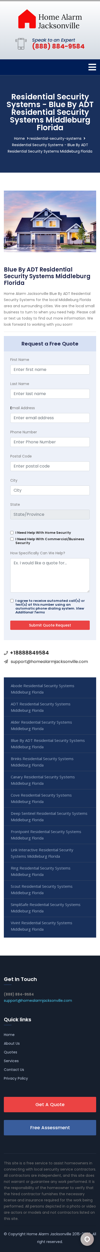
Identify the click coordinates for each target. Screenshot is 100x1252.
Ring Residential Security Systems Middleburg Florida (41, 871)
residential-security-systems (55, 138)
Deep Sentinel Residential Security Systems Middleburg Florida (49, 816)
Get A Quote (50, 1104)
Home (19, 138)
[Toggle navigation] (92, 67)
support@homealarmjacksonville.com (49, 662)
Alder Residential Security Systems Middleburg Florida (41, 725)
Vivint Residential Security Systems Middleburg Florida (41, 926)
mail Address (22, 407)
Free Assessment (50, 1127)
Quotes (10, 1052)
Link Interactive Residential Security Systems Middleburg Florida (42, 853)
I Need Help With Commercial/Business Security (49, 541)
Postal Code (21, 456)
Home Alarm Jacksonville (49, 1234)
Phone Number (23, 432)
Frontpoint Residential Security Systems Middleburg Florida (46, 834)
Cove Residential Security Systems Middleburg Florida (41, 798)
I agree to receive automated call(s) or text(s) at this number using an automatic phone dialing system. (50, 606)
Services (11, 1060)
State (15, 504)
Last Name (19, 383)
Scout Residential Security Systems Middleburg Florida (42, 889)
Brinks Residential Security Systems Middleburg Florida (42, 762)
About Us (12, 1043)
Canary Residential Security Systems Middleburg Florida (43, 780)
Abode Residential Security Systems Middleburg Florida (42, 689)
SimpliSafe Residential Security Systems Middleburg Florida (46, 907)
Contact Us (14, 1069)
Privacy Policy (16, 1078)
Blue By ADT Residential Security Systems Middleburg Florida (48, 743)
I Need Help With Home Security (43, 533)
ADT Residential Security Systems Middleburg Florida (41, 707)
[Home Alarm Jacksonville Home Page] (50, 18)
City (13, 480)
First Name (19, 359)
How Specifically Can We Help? (37, 553)
